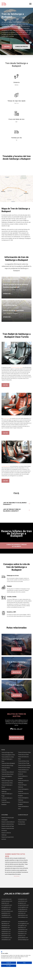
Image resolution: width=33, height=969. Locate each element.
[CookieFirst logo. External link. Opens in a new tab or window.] (1, 951)
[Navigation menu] (30, 4)
